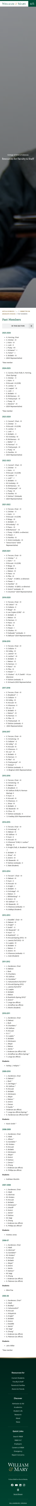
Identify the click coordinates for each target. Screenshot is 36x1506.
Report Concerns (18, 1455)
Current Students (18, 1378)
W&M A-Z (18, 1440)
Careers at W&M (18, 1448)
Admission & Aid (18, 1404)
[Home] (14, 4)
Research (18, 1415)
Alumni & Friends (18, 1389)
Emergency (18, 1451)
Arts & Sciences (8, 311)
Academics (18, 1407)
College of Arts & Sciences (18, 155)
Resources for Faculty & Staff (18, 158)
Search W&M (18, 1437)
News (18, 1422)
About (18, 1418)
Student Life (18, 1411)
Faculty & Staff (18, 1382)
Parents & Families (18, 1385)
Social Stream (18, 1494)
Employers (18, 1444)
